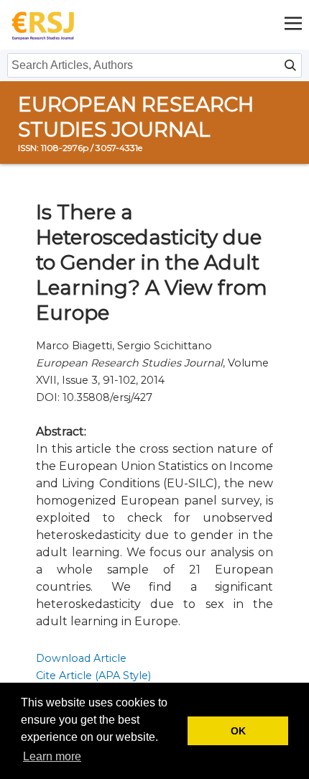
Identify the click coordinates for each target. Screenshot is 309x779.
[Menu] (293, 25)
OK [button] (238, 731)
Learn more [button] (52, 756)
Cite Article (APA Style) (93, 675)
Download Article (81, 658)
